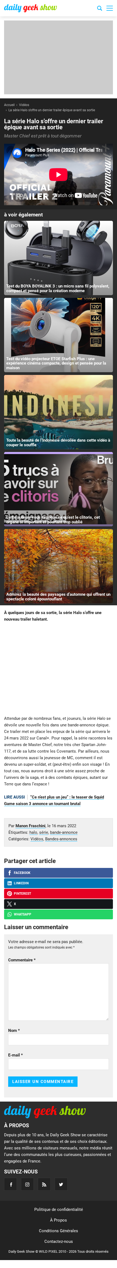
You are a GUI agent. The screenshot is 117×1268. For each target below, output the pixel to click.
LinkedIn (21, 883)
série (43, 832)
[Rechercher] (99, 9)
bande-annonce (64, 832)
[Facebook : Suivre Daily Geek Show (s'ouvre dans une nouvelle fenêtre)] (10, 1184)
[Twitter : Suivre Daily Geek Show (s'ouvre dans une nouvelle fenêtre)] (61, 1184)
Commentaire (22, 960)
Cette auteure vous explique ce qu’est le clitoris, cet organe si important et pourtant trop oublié (53, 519)
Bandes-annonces (61, 838)
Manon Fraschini (30, 825)
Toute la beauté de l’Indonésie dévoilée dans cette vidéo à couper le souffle (58, 442)
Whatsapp (22, 914)
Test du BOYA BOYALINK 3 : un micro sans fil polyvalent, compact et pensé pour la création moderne (57, 288)
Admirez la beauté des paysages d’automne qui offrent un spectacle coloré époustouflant (58, 596)
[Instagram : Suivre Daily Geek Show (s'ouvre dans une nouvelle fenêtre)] (27, 1184)
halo (33, 832)
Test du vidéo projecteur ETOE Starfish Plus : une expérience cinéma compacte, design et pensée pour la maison (56, 363)
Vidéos (36, 838)
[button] (109, 8)
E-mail (15, 1055)
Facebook (22, 873)
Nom (14, 1030)
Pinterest (22, 894)
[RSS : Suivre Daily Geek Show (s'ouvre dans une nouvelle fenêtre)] (44, 1184)
